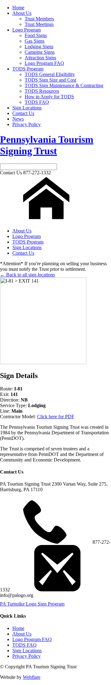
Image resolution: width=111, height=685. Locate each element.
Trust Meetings (39, 24)
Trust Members (39, 18)
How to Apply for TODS (49, 96)
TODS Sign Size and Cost (50, 80)
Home (18, 7)
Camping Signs (40, 52)
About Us (21, 13)
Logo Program (26, 29)
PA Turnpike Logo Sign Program (32, 603)
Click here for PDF (55, 416)
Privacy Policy (26, 124)
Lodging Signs (39, 46)
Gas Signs (34, 41)
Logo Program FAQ (44, 63)
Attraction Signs (40, 57)
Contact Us (23, 113)
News (18, 118)
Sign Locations (27, 107)
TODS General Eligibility (50, 74)
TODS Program (27, 68)
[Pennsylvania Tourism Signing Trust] (46, 220)
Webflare (31, 677)
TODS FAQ (37, 102)
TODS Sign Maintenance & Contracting (64, 85)
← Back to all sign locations (27, 274)
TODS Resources (42, 91)
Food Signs (36, 35)
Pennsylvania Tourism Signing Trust (46, 145)
